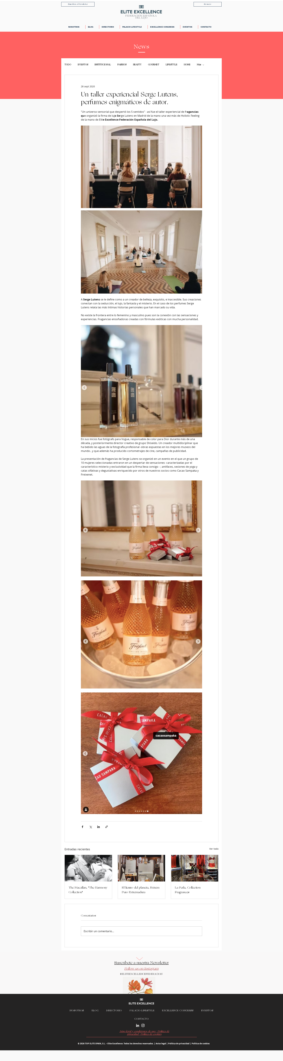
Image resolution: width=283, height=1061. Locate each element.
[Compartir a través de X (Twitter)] (90, 826)
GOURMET (153, 65)
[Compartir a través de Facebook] (82, 826)
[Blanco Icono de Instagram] (143, 1025)
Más (199, 65)
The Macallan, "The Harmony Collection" (88, 890)
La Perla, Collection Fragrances (187, 890)
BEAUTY (137, 65)
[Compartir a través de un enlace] (106, 826)
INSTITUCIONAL (103, 65)
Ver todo (213, 848)
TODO (68, 65)
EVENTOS (83, 65)
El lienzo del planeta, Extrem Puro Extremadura (140, 890)
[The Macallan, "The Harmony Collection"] (88, 868)
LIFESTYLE (171, 65)
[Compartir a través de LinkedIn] (98, 826)
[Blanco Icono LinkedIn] (137, 1025)
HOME (187, 65)
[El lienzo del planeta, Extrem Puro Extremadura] (141, 868)
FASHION (122, 65)
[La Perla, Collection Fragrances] (194, 868)
